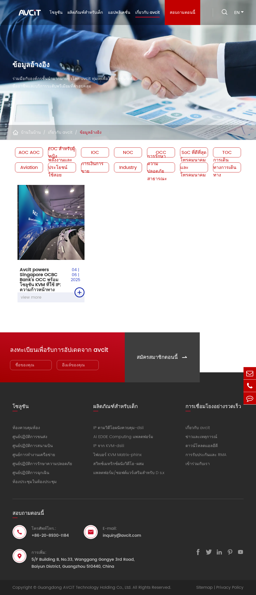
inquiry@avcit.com (122, 535)
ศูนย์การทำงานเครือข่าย (33, 455)
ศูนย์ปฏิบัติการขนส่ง (29, 437)
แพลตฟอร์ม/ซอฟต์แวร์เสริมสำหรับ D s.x (128, 473)
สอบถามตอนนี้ (182, 12)
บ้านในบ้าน (31, 132)
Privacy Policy (230, 587)
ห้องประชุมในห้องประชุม (34, 482)
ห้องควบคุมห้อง (26, 428)
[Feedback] (250, 398)
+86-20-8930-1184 (50, 535)
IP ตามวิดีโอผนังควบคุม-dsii (118, 428)
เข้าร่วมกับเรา (198, 464)
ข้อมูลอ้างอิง (91, 132)
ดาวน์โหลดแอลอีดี (202, 446)
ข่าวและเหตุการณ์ (201, 437)
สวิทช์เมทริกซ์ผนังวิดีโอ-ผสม (118, 464)
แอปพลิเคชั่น (119, 12)
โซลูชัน (56, 12)
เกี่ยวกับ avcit (147, 12)
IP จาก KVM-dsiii (108, 446)
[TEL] (250, 386)
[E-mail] (250, 373)
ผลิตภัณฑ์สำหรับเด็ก (85, 12)
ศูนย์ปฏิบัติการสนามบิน (32, 446)
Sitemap (204, 587)
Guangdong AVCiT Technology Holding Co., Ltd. (84, 587)
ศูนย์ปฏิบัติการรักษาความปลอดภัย (42, 464)
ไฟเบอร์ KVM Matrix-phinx (117, 455)
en (237, 12)
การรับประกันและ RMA (206, 455)
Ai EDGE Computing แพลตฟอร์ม (123, 437)
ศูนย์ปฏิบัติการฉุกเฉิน (30, 473)
